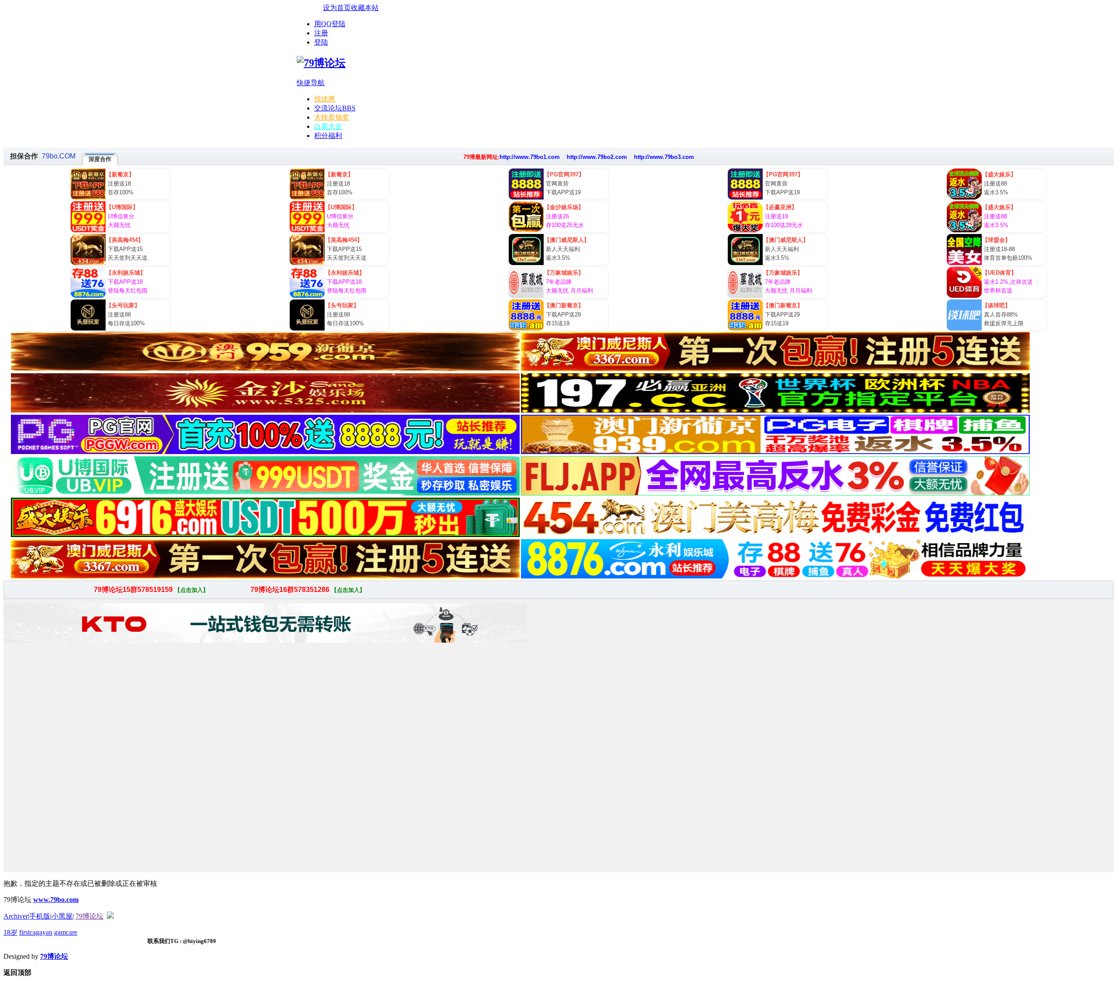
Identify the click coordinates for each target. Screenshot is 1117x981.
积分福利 (328, 135)
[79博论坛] (321, 63)
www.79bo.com (56, 899)
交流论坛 (335, 108)
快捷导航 (311, 82)
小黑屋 (61, 916)
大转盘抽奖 (331, 117)
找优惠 (324, 99)
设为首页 (337, 7)
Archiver (15, 916)
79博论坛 (89, 916)
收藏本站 (365, 7)
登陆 (321, 42)
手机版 (39, 916)
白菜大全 (328, 126)
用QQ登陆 (330, 24)
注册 (321, 33)
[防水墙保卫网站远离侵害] (110, 916)
